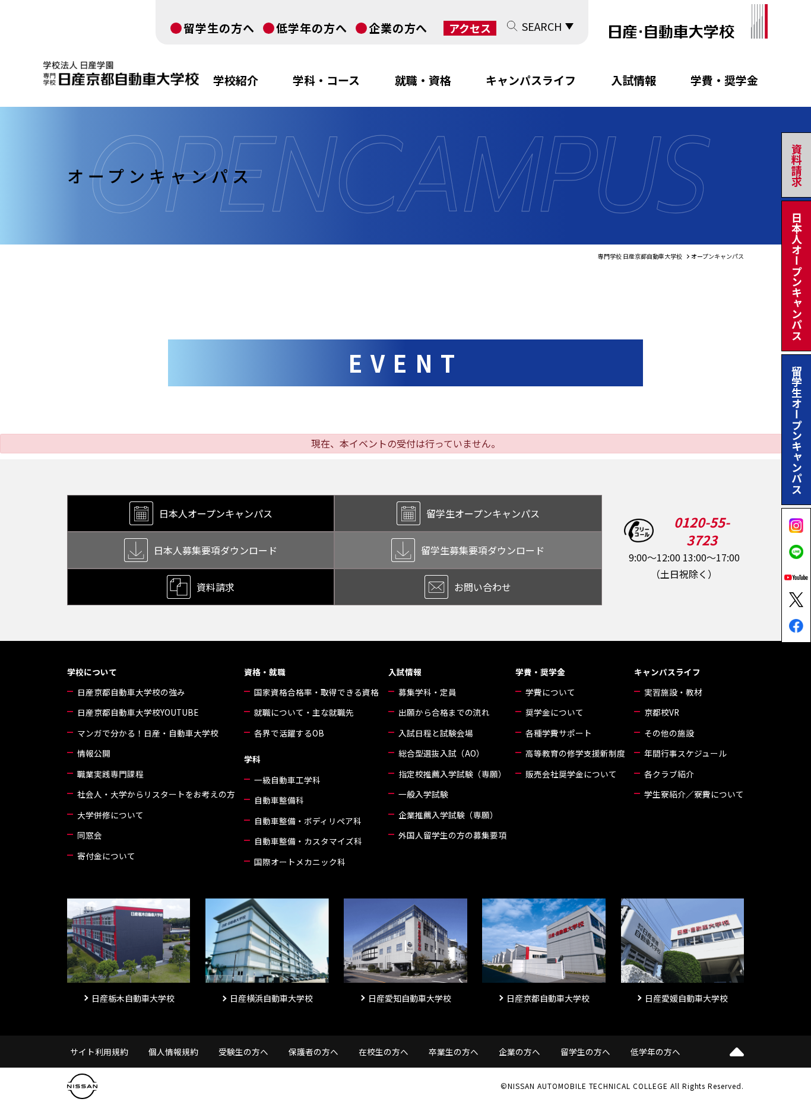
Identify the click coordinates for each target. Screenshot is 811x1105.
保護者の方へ (313, 1052)
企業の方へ (398, 28)
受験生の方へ (243, 1052)
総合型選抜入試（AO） (441, 753)
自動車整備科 (279, 800)
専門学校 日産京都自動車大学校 (640, 256)
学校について (92, 672)
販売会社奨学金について (571, 774)
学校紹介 (235, 79)
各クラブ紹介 (669, 774)
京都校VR (661, 712)
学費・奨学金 (724, 79)
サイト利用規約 (99, 1052)
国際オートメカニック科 (300, 862)
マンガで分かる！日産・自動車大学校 (147, 733)
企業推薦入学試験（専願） (448, 815)
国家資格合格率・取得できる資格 (316, 692)
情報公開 (93, 753)
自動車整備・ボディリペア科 (308, 821)
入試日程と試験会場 (435, 733)
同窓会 (89, 835)
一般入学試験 (423, 794)
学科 (252, 759)
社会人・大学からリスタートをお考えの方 (156, 794)
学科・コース (326, 79)
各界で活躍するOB (289, 733)
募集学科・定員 (427, 692)
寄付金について (106, 856)
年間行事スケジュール (685, 753)
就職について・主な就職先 (304, 712)
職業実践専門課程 (110, 774)
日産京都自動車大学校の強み (131, 692)
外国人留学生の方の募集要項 (452, 835)
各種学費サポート (558, 733)
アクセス (470, 28)
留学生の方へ (219, 28)
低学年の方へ (311, 28)
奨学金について (554, 712)
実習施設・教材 (673, 692)
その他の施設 (669, 733)
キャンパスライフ (531, 79)
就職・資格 (423, 79)
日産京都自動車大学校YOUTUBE (137, 712)
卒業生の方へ (454, 1052)
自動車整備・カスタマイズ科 (308, 841)
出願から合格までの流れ (444, 712)
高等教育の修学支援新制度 (575, 753)
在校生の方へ (383, 1052)
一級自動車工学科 (287, 780)
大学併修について (110, 815)
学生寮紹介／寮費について (694, 794)
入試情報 (633, 79)
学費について (550, 692)
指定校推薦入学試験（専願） (452, 774)
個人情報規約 (173, 1052)
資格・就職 (265, 672)
